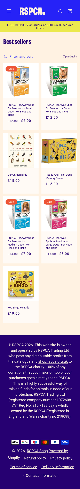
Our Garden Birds (17, 174)
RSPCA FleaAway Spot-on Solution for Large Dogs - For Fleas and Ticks (59, 242)
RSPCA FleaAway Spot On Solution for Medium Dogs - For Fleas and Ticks (21, 242)
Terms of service (23, 467)
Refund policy (35, 458)
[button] (8, 11)
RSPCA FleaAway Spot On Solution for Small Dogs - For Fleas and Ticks (21, 110)
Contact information (42, 475)
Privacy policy (61, 458)
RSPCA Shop (37, 451)
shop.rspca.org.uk (53, 361)
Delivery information (57, 467)
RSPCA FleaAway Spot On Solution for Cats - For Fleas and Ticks (59, 108)
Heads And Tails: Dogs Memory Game (59, 176)
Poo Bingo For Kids (18, 307)
